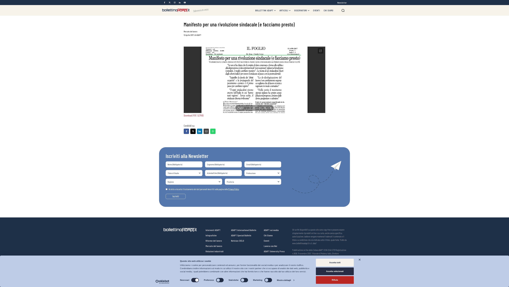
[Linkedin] (179, 2)
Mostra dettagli (284, 280)
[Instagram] (174, 2)
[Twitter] (169, 2)
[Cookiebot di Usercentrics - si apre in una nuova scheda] (162, 282)
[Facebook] (164, 2)
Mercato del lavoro (190, 31)
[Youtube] (184, 2)
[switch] (220, 280)
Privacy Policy (233, 189)
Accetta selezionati (335, 271)
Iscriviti (175, 196)
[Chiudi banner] (360, 260)
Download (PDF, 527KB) (193, 115)
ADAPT (199, 35)
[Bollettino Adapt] (185, 10)
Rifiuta (335, 280)
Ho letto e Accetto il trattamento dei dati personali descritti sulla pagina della (204, 189)
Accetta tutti (335, 262)
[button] (343, 10)
